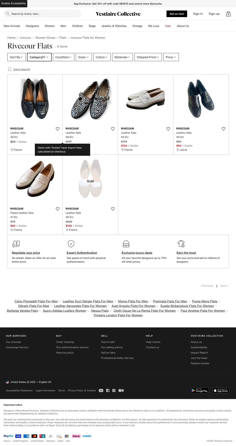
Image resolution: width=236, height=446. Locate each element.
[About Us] (191, 25)
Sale (168, 26)
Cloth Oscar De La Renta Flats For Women (145, 310)
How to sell (107, 342)
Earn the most (186, 252)
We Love (153, 26)
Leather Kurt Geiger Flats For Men (88, 301)
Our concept (13, 342)
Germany (50, 441)
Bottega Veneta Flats (22, 310)
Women (50, 26)
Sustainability (199, 347)
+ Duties (21, 142)
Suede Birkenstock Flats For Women (187, 306)
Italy (68, 441)
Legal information (45, 390)
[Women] (57, 25)
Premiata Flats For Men (170, 301)
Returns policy (65, 353)
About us (196, 342)
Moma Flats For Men (133, 301)
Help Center (153, 342)
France (7, 441)
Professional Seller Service (117, 358)
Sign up (214, 14)
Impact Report (199, 353)
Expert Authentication (82, 252)
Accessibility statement (19, 390)
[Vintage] (145, 25)
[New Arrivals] (22, 25)
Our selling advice (112, 347)
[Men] (69, 25)
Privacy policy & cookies (82, 390)
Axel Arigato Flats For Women (133, 306)
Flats (63, 37)
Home (11, 37)
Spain (60, 441)
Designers (32, 26)
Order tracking (65, 342)
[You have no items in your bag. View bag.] (228, 13)
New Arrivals (12, 26)
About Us (183, 26)
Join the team (199, 358)
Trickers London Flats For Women (118, 315)
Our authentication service (72, 347)
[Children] (85, 25)
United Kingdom (20, 441)
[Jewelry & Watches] (129, 25)
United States (37, 441)
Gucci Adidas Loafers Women (64, 310)
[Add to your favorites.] (57, 129)
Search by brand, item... (25, 14)
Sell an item (177, 14)
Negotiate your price (26, 252)
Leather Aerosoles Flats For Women (80, 306)
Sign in (198, 14)
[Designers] (41, 25)
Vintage (137, 26)
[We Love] (162, 25)
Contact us (152, 347)
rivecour (25, 37)
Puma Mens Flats (204, 301)
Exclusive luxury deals (137, 252)
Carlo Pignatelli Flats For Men (36, 301)
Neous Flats (100, 310)
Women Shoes (45, 37)
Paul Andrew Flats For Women (203, 310)
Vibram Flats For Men (33, 306)
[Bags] (98, 25)
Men (63, 26)
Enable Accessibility (13, 3)
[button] (228, 13)
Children (77, 26)
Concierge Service (17, 347)
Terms (61, 390)
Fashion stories (200, 363)
